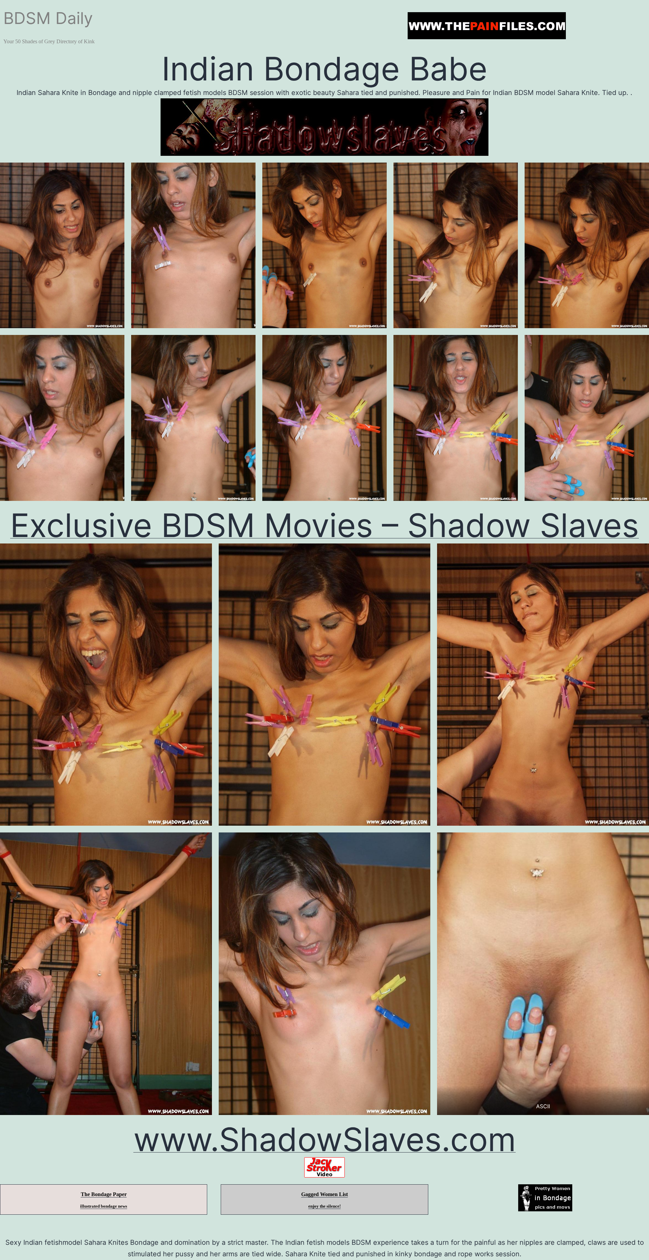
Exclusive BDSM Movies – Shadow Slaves (324, 525)
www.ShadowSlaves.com (325, 1139)
